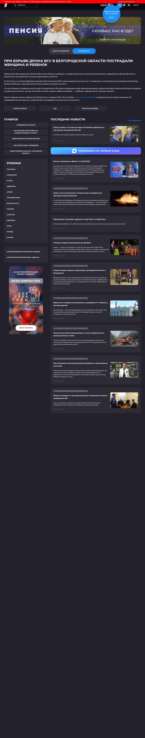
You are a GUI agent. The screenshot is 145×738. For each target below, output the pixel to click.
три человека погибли (85, 97)
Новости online (20, 108)
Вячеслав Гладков (90, 108)
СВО (55, 108)
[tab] (60, 51)
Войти (136, 5)
